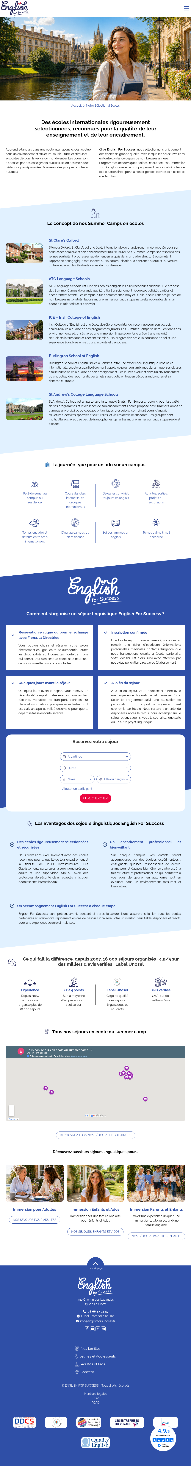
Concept (87, 1372)
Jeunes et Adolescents (98, 1356)
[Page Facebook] (87, 1328)
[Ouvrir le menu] (186, 8)
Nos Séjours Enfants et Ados (95, 1231)
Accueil (76, 105)
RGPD (95, 1402)
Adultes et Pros (93, 1364)
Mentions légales (95, 1393)
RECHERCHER (98, 798)
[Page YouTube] (92, 1328)
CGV (96, 1398)
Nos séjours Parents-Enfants (156, 1236)
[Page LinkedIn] (103, 1328)
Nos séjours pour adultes (34, 1220)
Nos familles (91, 1348)
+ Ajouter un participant (76, 788)
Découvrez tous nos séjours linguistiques (95, 1135)
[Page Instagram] (98, 1328)
